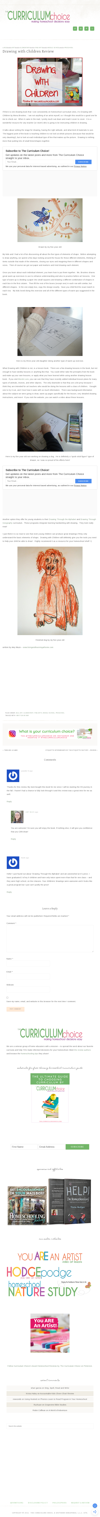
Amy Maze (30, 812)
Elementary (25, 47)
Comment (11, 923)
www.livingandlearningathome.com (38, 647)
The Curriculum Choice (37, 17)
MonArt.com (23, 379)
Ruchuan (38, 1405)
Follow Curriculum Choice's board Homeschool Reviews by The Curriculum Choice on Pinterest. (50, 1366)
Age (5, 47)
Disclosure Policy (38, 1503)
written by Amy (22, 715)
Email (10, 972)
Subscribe (77, 1146)
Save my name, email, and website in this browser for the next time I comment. (41, 1001)
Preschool (68, 47)
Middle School (54, 47)
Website (10, 985)
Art (13, 47)
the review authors (82, 1050)
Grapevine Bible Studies (55, 1405)
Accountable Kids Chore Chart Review (57, 1394)
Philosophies (60, 1503)
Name (10, 959)
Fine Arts (39, 47)
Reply (9, 802)
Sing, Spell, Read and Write (57, 1388)
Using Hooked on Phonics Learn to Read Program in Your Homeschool (56, 1399)
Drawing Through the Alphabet (62, 519)
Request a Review (80, 1503)
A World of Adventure (58, 1410)
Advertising (16, 1503)
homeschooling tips (29, 1054)
